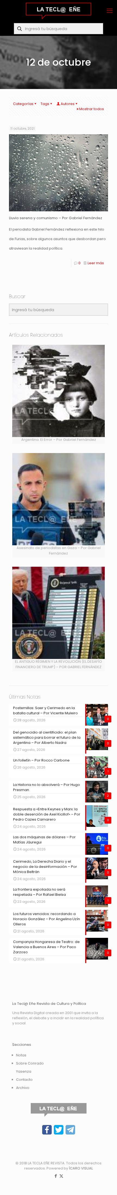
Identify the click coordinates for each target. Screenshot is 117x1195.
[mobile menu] (109, 10)
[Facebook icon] (56, 1176)
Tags (45, 103)
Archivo (22, 1087)
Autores (68, 103)
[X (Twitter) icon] (61, 1176)
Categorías (23, 103)
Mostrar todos (91, 108)
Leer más (96, 263)
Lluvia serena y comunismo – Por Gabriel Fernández (55, 218)
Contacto (24, 1079)
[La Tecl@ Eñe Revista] (58, 11)
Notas (21, 1055)
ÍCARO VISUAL (81, 1168)
